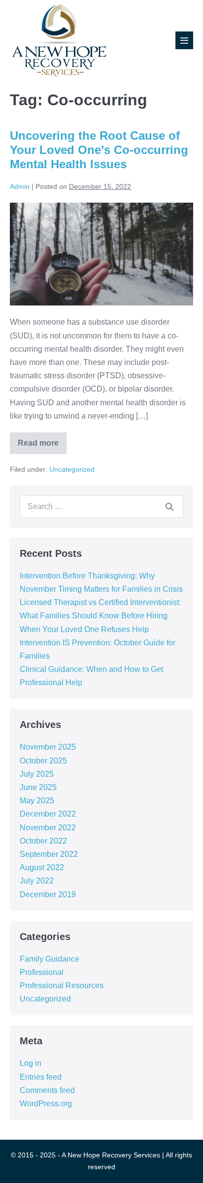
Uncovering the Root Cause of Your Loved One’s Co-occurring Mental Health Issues (99, 150)
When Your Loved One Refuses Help (84, 629)
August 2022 (42, 867)
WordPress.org (46, 1103)
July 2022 (37, 881)
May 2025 (37, 800)
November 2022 (48, 827)
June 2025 (38, 787)
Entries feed (41, 1077)
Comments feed (47, 1090)
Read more (42, 446)
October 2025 (43, 761)
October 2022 (43, 841)
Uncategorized (72, 469)
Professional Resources (61, 985)
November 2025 (48, 747)
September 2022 (49, 854)
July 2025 (37, 774)
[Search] (169, 507)
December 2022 (48, 814)
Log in (30, 1063)
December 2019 (48, 894)
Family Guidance (49, 959)
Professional (42, 972)
